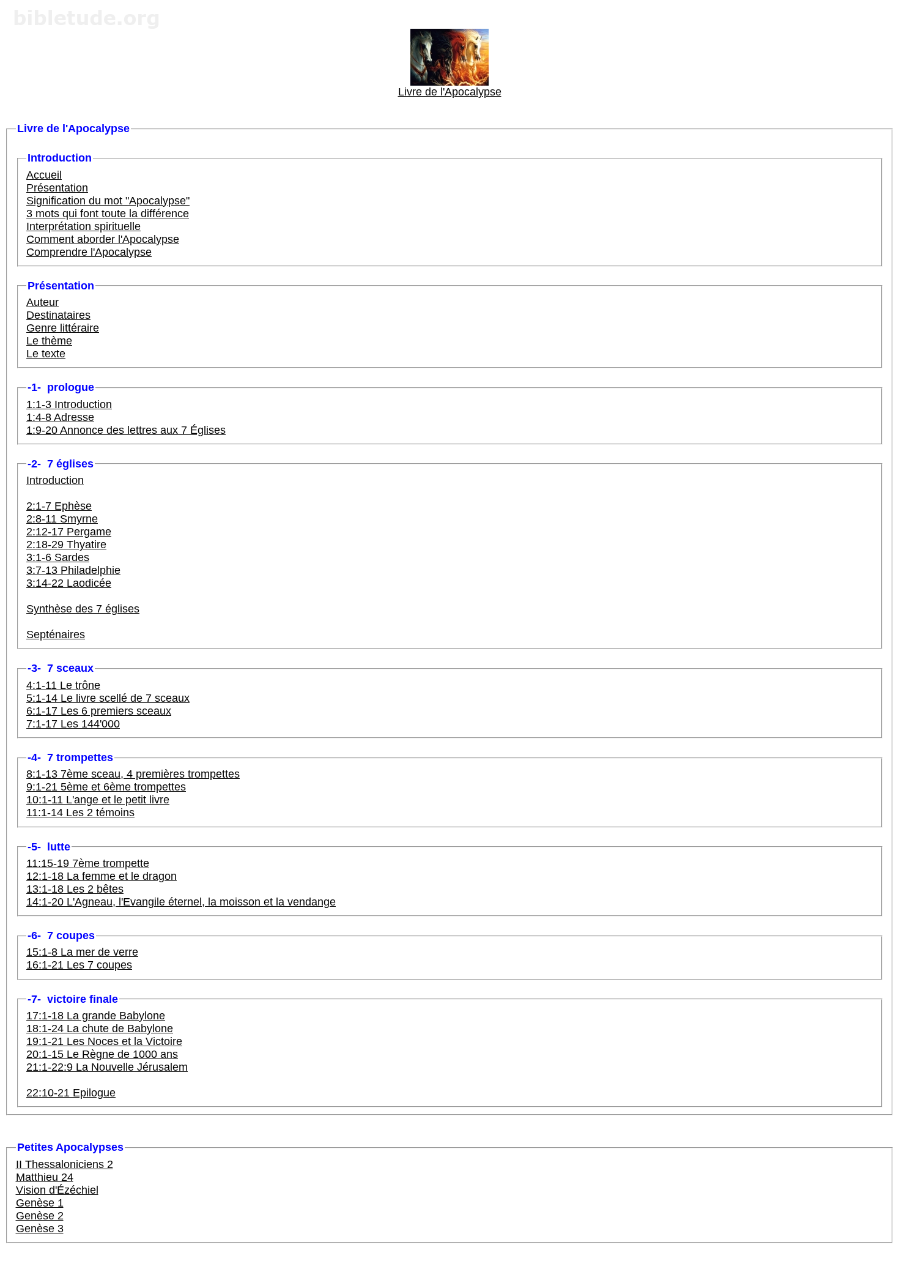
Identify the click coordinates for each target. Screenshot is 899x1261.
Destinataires (58, 315)
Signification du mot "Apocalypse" (108, 201)
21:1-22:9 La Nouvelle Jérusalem (107, 1067)
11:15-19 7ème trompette (87, 863)
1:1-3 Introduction (69, 404)
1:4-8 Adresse (60, 417)
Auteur (42, 302)
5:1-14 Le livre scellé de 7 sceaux (108, 698)
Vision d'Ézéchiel (57, 1190)
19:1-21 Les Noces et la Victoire (104, 1041)
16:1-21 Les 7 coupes (79, 965)
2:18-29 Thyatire (66, 544)
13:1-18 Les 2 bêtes (75, 889)
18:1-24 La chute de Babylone (99, 1028)
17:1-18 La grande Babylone (95, 1016)
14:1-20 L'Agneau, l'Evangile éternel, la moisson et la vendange (181, 902)
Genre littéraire (62, 328)
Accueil (44, 175)
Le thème (49, 341)
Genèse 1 (40, 1203)
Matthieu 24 (44, 1177)
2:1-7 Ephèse (59, 506)
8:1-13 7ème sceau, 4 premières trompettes (133, 774)
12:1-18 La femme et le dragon (101, 876)
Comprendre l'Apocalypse (89, 252)
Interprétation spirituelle (83, 226)
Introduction (55, 480)
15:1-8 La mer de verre (82, 952)
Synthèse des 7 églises (82, 609)
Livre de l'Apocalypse (449, 92)
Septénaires (55, 634)
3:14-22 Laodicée (68, 583)
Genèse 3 (40, 1228)
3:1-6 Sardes (57, 557)
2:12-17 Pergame (68, 532)
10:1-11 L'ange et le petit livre (97, 800)
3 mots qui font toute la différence (107, 213)
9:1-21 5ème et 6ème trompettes (106, 787)
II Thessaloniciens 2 (64, 1164)
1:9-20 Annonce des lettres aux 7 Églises (126, 430)
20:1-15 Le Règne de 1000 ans (102, 1054)
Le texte (45, 354)
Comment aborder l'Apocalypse (102, 239)
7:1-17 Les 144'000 (73, 724)
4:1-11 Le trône (63, 685)
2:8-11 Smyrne (62, 519)
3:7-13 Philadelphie (73, 570)
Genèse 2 (40, 1216)
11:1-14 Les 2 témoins (80, 812)
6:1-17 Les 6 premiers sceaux (98, 711)
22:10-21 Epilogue (71, 1093)
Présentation (57, 188)
